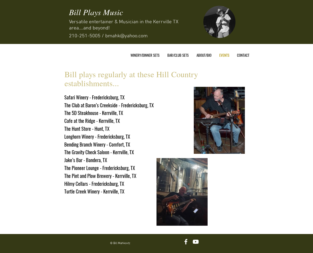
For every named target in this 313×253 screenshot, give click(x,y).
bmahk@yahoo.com (126, 36)
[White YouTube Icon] (195, 241)
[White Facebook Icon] (186, 241)
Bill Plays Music (96, 11)
